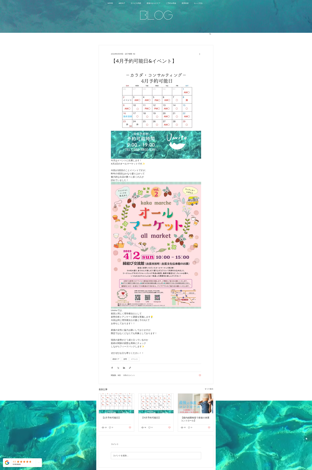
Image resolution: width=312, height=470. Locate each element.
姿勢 (125, 359)
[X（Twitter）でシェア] (118, 368)
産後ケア (115, 359)
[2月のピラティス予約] (116, 403)
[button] (210, 34)
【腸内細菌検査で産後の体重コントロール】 (195, 419)
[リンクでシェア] (130, 368)
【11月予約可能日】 (151, 417)
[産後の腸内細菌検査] (195, 403)
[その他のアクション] (199, 53)
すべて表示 (209, 389)
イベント (134, 359)
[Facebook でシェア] (112, 368)
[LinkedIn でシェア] (124, 368)
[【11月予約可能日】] (156, 403)
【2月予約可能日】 (111, 417)
